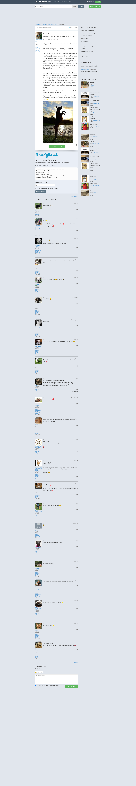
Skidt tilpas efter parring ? (88, 30)
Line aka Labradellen (38, 327)
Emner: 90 (37, 252)
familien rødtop (37, 425)
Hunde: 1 (37, 476)
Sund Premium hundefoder (93, 117)
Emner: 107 (37, 519)
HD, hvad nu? (85, 38)
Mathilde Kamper (37, 405)
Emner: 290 (37, 596)
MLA (36, 385)
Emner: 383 (37, 51)
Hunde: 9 (37, 656)
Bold (83, 44)
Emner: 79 (37, 292)
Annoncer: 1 (37, 412)
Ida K (36, 265)
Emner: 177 (37, 234)
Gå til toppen (75, 662)
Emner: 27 (37, 575)
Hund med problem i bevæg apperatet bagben (91, 47)
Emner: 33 (37, 497)
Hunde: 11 (37, 50)
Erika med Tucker (37, 246)
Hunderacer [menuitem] (64, 1)
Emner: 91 (37, 313)
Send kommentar (71, 686)
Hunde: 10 (37, 454)
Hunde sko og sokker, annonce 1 (95, 93)
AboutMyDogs (96, 103)
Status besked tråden (87, 51)
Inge (36, 630)
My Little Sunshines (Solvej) (37, 587)
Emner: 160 (37, 273)
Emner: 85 (37, 372)
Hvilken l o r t (85, 41)
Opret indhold (94, 6)
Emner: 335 (37, 617)
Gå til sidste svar (74, 196)
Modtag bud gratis (40, 191)
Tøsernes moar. (96, 112)
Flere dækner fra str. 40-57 (95, 101)
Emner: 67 (37, 335)
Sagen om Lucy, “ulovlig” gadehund (90, 33)
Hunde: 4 (37, 352)
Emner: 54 (37, 413)
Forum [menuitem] (59, 1)
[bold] (41, 672)
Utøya (83, 54)
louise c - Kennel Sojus (38, 511)
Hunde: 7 (37, 392)
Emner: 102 (37, 393)
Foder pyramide (94, 124)
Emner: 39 (37, 536)
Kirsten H (37, 284)
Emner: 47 (37, 478)
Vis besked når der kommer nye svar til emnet (47, 685)
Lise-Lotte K (38, 364)
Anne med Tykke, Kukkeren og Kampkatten (38, 227)
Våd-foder (92, 82)
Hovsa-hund (38, 547)
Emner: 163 (37, 456)
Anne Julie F (38, 346)
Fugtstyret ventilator (87, 35)
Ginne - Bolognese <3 (38, 608)
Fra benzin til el (85, 56)
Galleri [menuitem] (49, 1)
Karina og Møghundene (38, 649)
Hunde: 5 (37, 518)
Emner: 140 (37, 433)
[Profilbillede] (39, 35)
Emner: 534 (37, 657)
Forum (44, 24)
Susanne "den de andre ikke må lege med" (38, 469)
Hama (36, 210)
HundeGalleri (40, 1)
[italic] (38, 672)
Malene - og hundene (38, 447)
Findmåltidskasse (85, 69)
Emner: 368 (37, 555)
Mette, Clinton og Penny (37, 305)
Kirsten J (37, 568)
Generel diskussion (52, 24)
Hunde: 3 (37, 272)
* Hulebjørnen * (96, 96)
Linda (36, 489)
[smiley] (36, 672)
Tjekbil (82, 65)
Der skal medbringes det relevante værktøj (48, 188)
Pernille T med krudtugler (94, 84)
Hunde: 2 (37, 251)
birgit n (37, 530)
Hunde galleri (38, 24)
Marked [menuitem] (54, 1)
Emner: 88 (37, 637)
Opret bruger (91, 1)
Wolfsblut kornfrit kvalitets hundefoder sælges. (95, 109)
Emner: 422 (37, 353)
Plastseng (92, 134)
